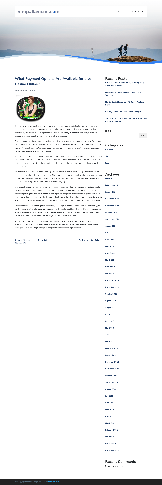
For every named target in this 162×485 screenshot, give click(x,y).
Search (108, 131)
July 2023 (109, 314)
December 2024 (112, 199)
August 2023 (110, 307)
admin (32, 90)
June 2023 (109, 321)
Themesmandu (53, 482)
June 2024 (109, 239)
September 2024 (112, 219)
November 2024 (112, 205)
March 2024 (110, 260)
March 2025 (110, 178)
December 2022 (112, 362)
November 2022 (112, 369)
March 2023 (110, 341)
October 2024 (111, 212)
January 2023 (111, 355)
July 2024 (109, 233)
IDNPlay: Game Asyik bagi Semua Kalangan (123, 111)
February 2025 (111, 185)
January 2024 (111, 273)
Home (120, 11)
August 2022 (110, 389)
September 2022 (112, 382)
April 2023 (110, 335)
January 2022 (111, 437)
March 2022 (110, 423)
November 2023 (112, 287)
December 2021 (112, 443)
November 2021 (112, 450)
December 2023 (112, 280)
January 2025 (111, 192)
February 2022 (111, 430)
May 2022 (109, 409)
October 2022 (111, 375)
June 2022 (109, 403)
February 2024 (111, 267)
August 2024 (110, 226)
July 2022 (109, 396)
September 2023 (112, 301)
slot (106, 156)
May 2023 (109, 328)
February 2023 (111, 348)
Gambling (109, 149)
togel (107, 163)
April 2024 (110, 253)
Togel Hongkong (136, 11)
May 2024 (109, 246)
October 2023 (111, 294)
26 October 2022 (21, 90)
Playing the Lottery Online (90, 240)
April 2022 (110, 416)
